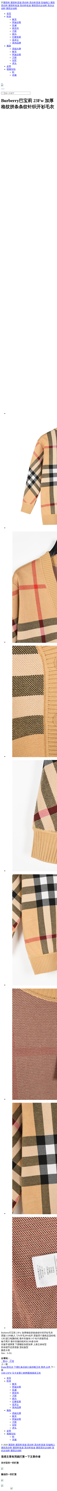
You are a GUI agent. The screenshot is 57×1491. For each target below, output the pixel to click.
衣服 (14, 75)
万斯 (14, 31)
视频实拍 (11, 69)
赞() (4, 1361)
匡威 (14, 25)
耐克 (14, 19)
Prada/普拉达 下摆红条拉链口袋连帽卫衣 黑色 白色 (25, 1367)
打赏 (11, 1361)
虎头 (14, 63)
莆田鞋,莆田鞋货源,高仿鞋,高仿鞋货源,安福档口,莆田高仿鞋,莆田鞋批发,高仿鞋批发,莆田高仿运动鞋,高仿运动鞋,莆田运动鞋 (28, 1448)
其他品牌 (16, 43)
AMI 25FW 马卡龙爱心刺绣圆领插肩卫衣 (21, 1373)
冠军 (14, 60)
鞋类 (9, 16)
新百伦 (15, 28)
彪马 (14, 34)
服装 (9, 46)
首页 (9, 13)
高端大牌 (16, 49)
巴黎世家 (16, 37)
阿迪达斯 (16, 22)
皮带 (9, 66)
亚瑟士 (15, 40)
